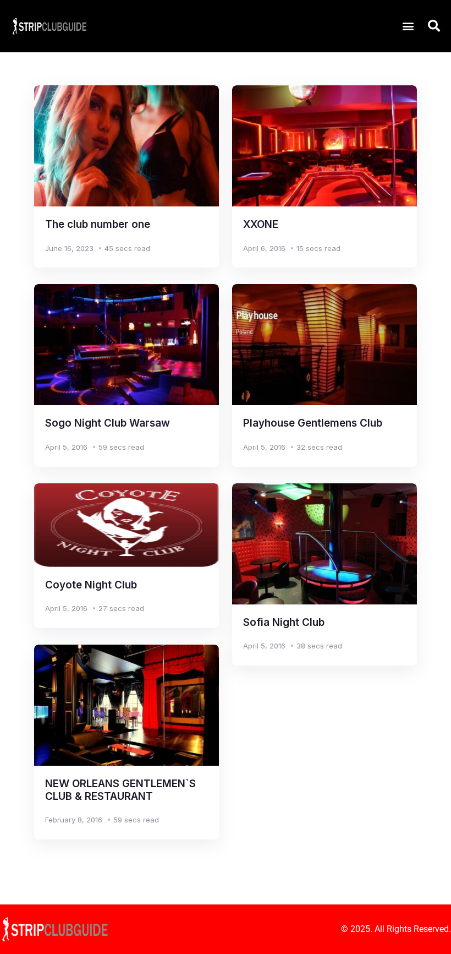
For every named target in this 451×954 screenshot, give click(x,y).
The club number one (97, 224)
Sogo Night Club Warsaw (107, 423)
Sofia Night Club (283, 622)
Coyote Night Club (91, 585)
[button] (408, 26)
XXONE (260, 224)
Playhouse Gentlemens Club (312, 423)
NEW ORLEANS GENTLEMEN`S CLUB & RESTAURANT (120, 790)
